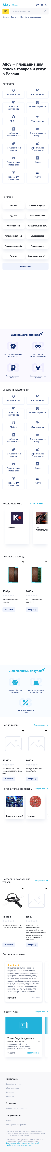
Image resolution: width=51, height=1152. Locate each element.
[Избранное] (37, 5)
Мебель (13, 121)
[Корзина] (41, 5)
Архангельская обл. (37, 226)
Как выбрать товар (13, 1084)
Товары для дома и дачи (13, 178)
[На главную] (6, 5)
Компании (15, 17)
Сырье (37, 162)
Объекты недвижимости (14, 134)
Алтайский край (37, 215)
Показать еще (25, 266)
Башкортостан (37, 236)
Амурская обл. (13, 226)
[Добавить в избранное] (23, 562)
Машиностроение (37, 106)
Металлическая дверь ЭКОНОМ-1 (10, 601)
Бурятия (13, 256)
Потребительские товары (30, 17)
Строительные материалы (13, 163)
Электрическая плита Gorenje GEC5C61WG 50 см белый (12, 771)
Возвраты (10, 1096)
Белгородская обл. (13, 246)
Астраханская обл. (13, 236)
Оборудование (37, 121)
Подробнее (31, 1053)
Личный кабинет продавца (16, 1108)
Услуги (37, 177)
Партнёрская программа (16, 1125)
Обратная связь (12, 1088)
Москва (13, 205)
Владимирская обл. (37, 256)
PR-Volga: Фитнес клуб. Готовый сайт (34, 770)
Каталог (5, 17)
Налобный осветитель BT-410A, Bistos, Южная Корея (12, 926)
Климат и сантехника (13, 107)
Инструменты (37, 94)
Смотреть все (34, 503)
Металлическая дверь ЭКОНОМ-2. (34, 601)
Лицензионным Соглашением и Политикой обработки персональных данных (22, 1144)
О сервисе (10, 1092)
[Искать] (45, 11)
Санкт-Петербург (37, 205)
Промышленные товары (13, 149)
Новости (9, 1121)
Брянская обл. (37, 246)
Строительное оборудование (37, 149)
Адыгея (13, 215)
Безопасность (13, 94)
